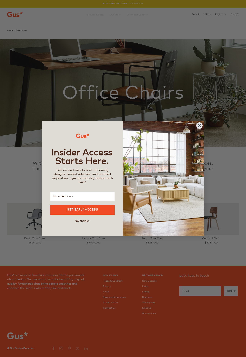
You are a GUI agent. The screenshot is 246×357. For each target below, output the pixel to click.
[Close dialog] (199, 125)
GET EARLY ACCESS (82, 209)
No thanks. (82, 221)
